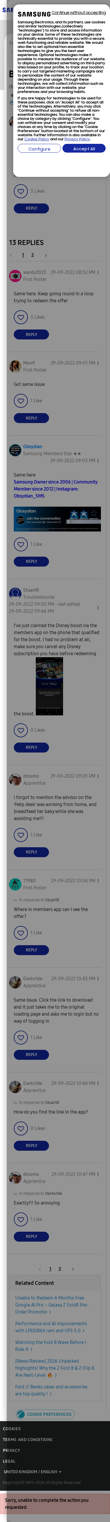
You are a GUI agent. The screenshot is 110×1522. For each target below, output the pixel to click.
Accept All (84, 149)
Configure (39, 149)
